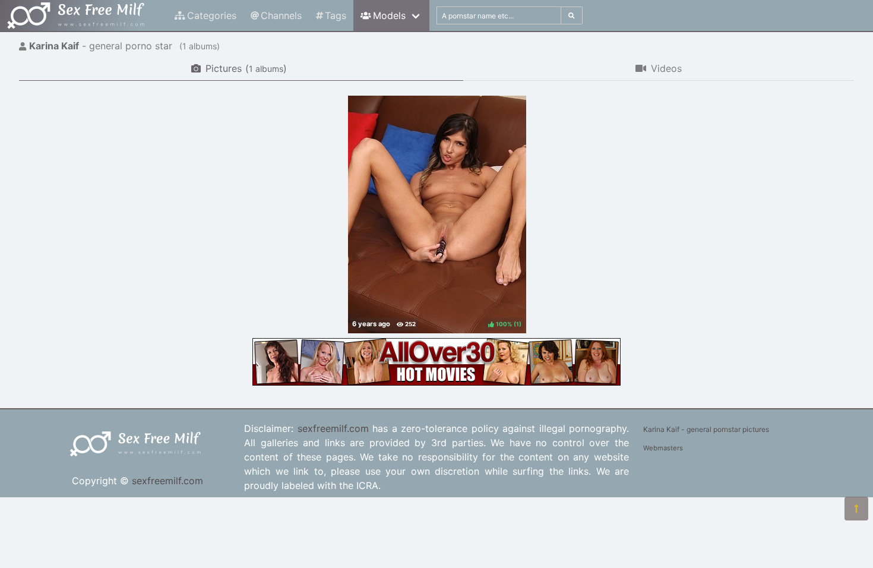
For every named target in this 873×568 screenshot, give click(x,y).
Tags (335, 15)
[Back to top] (856, 508)
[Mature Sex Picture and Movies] (436, 382)
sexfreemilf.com (167, 481)
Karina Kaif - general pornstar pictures (706, 429)
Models (389, 15)
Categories (211, 15)
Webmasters (663, 448)
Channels (281, 15)
